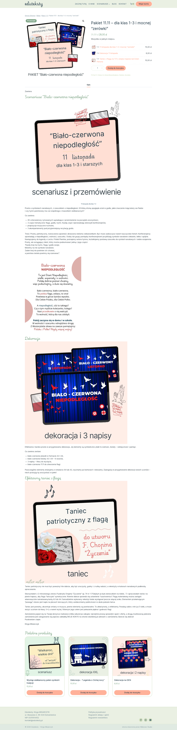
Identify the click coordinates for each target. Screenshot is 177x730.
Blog (114, 4)
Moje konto (144, 4)
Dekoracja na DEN (122, 680)
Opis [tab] (88, 85)
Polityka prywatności (97, 712)
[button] (83, 21)
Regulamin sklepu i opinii (98, 715)
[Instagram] (145, 720)
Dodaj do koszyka (116, 68)
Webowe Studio (146, 727)
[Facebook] (141, 720)
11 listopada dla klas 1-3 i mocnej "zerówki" (117, 47)
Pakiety (121, 75)
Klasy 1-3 (101, 75)
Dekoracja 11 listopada (109, 53)
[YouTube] (150, 720)
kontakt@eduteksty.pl (34, 720)
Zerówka (127, 75)
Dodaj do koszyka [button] (45, 692)
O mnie (91, 4)
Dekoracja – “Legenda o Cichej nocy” (87, 680)
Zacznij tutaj (80, 4)
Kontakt (123, 4)
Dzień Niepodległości (112, 75)
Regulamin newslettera (97, 718)
